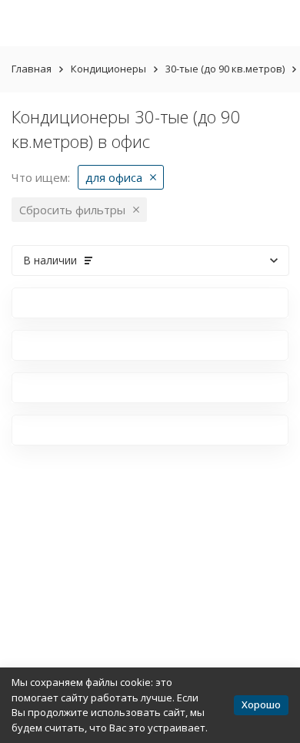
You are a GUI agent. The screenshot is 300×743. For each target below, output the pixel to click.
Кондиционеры (108, 69)
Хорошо (261, 704)
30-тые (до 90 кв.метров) (225, 69)
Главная (32, 69)
